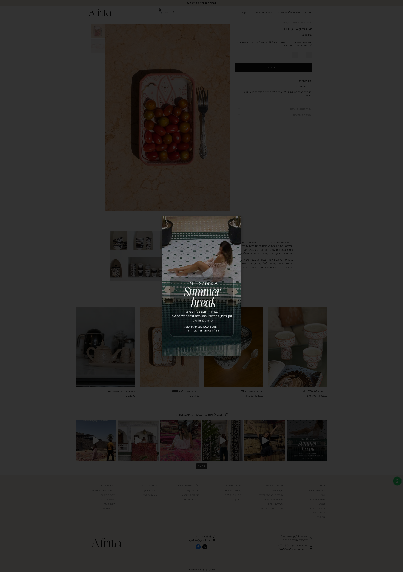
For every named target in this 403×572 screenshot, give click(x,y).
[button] (166, 220)
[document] (201, 286)
